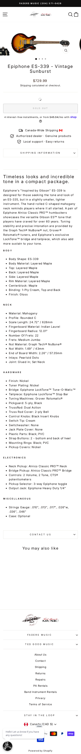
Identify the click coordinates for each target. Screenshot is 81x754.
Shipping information (40, 153)
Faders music (39, 635)
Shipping (25, 85)
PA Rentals (40, 685)
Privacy (40, 698)
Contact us (40, 534)
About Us (40, 654)
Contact (40, 660)
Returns (40, 673)
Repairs (40, 679)
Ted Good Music (39, 644)
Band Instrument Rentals (40, 691)
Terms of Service (40, 704)
